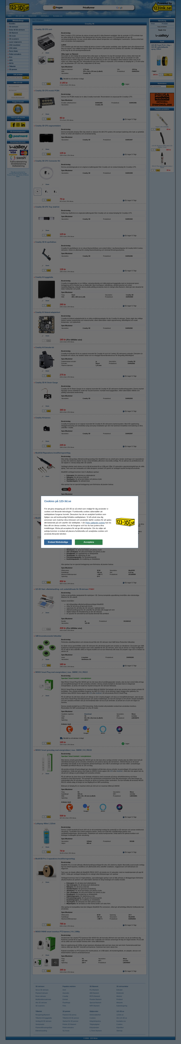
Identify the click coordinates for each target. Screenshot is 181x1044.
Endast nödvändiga (58, 542)
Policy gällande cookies (95, 523)
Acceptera (89, 542)
